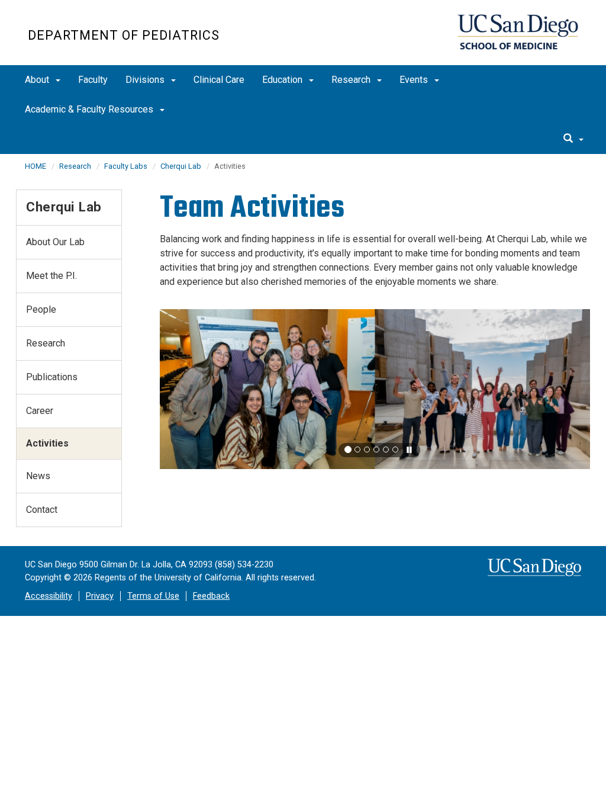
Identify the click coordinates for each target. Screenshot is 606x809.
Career (39, 410)
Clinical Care (219, 79)
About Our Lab (55, 242)
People (41, 309)
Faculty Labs (125, 166)
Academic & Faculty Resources (90, 109)
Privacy (100, 596)
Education (283, 79)
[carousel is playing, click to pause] (409, 450)
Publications (52, 377)
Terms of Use (153, 596)
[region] (375, 389)
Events (414, 79)
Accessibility (48, 596)
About (38, 79)
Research (352, 79)
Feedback (211, 596)
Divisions (146, 79)
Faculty (93, 79)
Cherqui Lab (180, 166)
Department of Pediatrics (124, 35)
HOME (35, 166)
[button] (348, 449)
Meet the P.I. (51, 275)
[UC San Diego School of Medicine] (517, 32)
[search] (573, 139)
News (38, 475)
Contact (41, 509)
